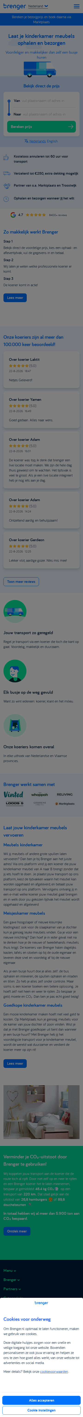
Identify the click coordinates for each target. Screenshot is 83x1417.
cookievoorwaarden (54, 1371)
